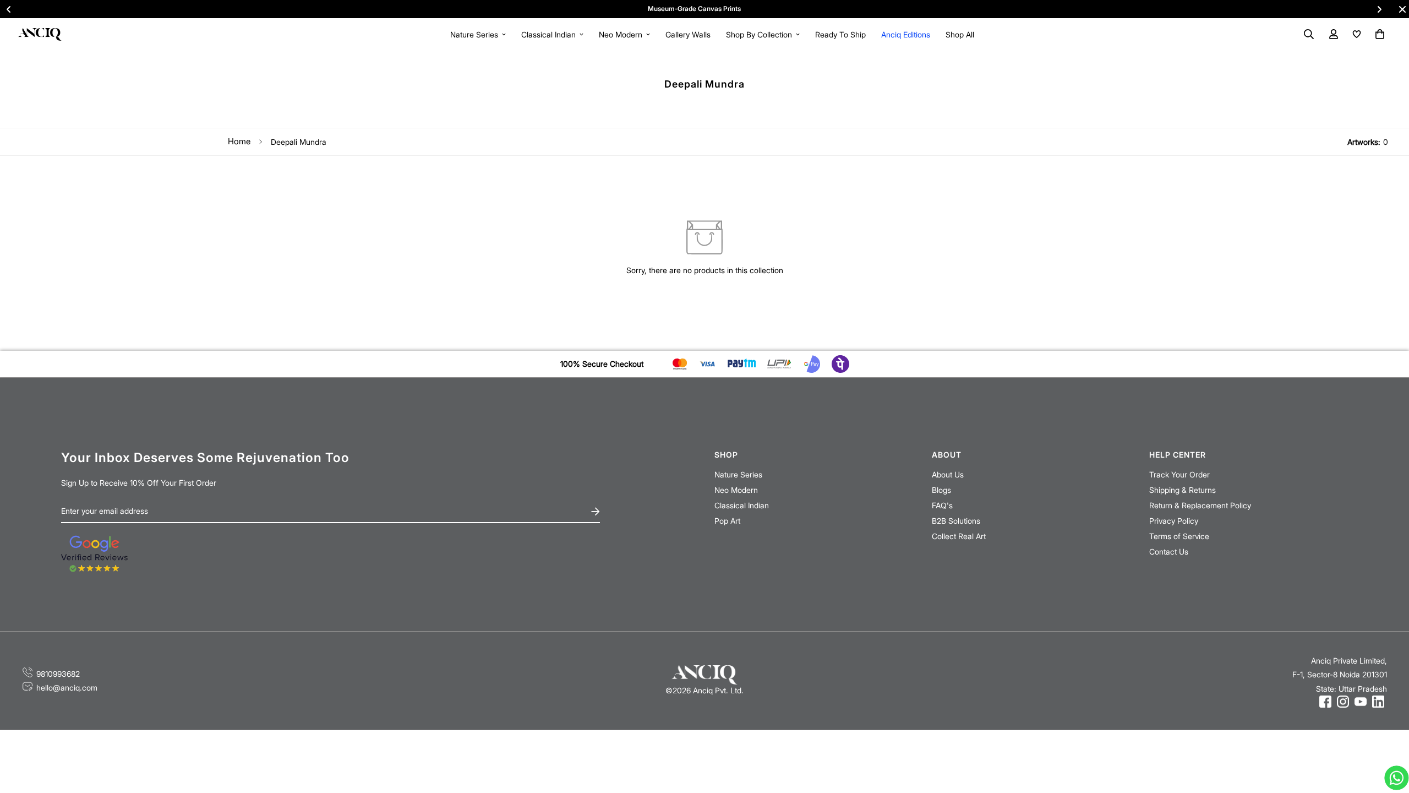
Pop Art (727, 520)
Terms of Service (1179, 536)
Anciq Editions (905, 34)
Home (239, 141)
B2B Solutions (956, 520)
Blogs (941, 490)
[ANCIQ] (40, 34)
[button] (1378, 34)
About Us (948, 474)
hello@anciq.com (66, 687)
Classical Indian (548, 34)
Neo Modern (620, 34)
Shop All (960, 34)
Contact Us (1168, 551)
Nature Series (474, 34)
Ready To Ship (840, 34)
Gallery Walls (688, 34)
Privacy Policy (1173, 520)
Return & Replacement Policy (1200, 505)
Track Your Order (1179, 474)
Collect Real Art (959, 536)
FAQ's (942, 505)
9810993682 (58, 673)
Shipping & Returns (1182, 490)
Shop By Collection (759, 34)
